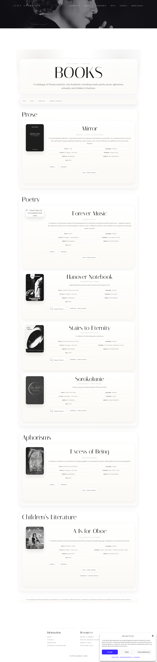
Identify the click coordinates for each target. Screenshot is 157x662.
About (49, 637)
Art (112, 5)
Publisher (64, 167)
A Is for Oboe (90, 531)
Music (86, 5)
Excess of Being (89, 451)
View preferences (144, 652)
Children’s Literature (55, 101)
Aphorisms (42, 101)
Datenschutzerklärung (126, 657)
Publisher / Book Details (78, 308)
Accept (109, 652)
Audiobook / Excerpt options (89, 575)
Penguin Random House (89, 640)
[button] (153, 636)
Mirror (89, 128)
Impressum (136, 657)
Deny (127, 652)
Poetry (32, 101)
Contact (123, 5)
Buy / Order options (89, 172)
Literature (99, 5)
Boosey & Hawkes (87, 637)
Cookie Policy (115, 657)
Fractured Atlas (86, 645)
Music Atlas (136, 5)
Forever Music (89, 213)
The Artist (73, 5)
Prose (24, 101)
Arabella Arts (85, 642)
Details (52, 167)
